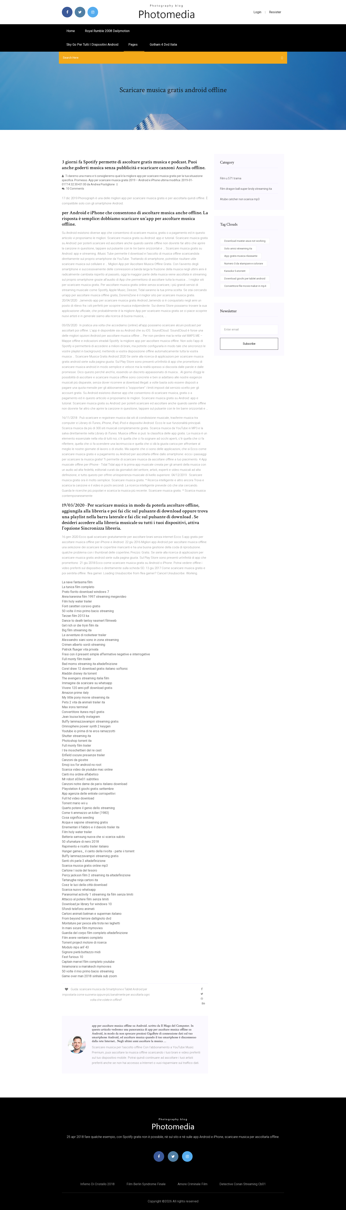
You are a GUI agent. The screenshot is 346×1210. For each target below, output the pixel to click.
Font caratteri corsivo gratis (81, 606)
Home (70, 31)
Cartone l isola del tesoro (79, 870)
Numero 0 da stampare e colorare (243, 263)
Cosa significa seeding (78, 817)
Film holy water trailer (77, 601)
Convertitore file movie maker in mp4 (245, 285)
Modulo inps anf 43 (75, 947)
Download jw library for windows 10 (87, 904)
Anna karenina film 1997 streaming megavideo (94, 596)
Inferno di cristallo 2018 (97, 1184)
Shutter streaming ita (76, 736)
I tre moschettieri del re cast (82, 750)
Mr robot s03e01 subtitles (80, 779)
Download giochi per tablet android (244, 278)
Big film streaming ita (77, 630)
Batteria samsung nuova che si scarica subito (93, 837)
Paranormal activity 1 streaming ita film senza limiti (97, 894)
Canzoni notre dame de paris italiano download (94, 784)
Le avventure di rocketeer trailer (84, 635)
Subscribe (249, 343)
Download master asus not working (245, 240)
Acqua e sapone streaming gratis (85, 822)
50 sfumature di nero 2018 (80, 841)
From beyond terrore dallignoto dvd (86, 918)
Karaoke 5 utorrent (234, 270)
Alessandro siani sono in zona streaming (90, 640)
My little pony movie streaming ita (85, 697)
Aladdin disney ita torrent (79, 673)
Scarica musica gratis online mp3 (85, 866)
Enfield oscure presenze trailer (83, 755)
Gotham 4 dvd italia (163, 44)
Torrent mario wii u (75, 803)
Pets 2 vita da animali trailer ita (83, 702)
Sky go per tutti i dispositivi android (92, 44)
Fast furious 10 (72, 957)
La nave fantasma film (77, 582)
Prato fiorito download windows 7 (85, 592)
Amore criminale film (192, 1184)
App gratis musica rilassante (240, 255)
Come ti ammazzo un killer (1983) (85, 813)
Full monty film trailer (76, 659)
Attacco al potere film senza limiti (85, 899)
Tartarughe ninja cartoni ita (80, 880)
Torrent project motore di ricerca (84, 942)
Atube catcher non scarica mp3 (240, 199)
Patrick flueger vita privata (80, 649)
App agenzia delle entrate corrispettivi (88, 793)
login (257, 12)
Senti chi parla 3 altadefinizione (84, 861)
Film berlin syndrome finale (146, 1184)
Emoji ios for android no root (81, 765)
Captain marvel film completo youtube (88, 962)
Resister (275, 12)
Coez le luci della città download (84, 885)
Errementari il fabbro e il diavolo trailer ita (90, 827)
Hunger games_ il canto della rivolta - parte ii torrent (98, 851)
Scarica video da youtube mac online (87, 769)
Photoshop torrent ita (77, 741)
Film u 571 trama (230, 178)
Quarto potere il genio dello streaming (88, 808)
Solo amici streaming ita (238, 248)
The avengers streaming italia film (85, 678)
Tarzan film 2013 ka (75, 616)
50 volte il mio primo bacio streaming (88, 611)
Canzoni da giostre (75, 760)
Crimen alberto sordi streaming (83, 645)
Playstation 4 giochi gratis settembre (88, 789)
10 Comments (74, 188)
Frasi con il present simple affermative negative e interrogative (106, 654)
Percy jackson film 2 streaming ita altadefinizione (96, 875)
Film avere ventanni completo (82, 938)
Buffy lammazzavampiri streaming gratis (90, 721)
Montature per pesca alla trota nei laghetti (91, 923)
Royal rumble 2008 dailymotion (107, 31)
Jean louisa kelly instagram (81, 717)
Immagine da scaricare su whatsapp (87, 683)
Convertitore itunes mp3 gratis (83, 712)
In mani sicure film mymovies (82, 928)
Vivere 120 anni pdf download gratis (87, 688)
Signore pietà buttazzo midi (81, 952)
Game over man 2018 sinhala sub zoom (89, 976)
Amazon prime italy (75, 693)
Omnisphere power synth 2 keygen (86, 726)
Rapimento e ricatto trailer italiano (85, 846)
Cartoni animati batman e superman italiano (92, 914)
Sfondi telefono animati (78, 909)
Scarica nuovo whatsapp (79, 890)
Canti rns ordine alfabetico (80, 774)
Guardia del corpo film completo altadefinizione (95, 933)
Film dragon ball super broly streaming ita (246, 188)
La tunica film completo (78, 587)
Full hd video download (78, 798)
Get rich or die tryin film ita (80, 625)
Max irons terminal (75, 707)
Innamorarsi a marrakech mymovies (86, 966)
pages (133, 44)
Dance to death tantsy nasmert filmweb (89, 621)
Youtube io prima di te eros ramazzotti (88, 731)
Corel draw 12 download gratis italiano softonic (95, 669)
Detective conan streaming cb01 (242, 1184)
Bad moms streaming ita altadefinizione (89, 664)
